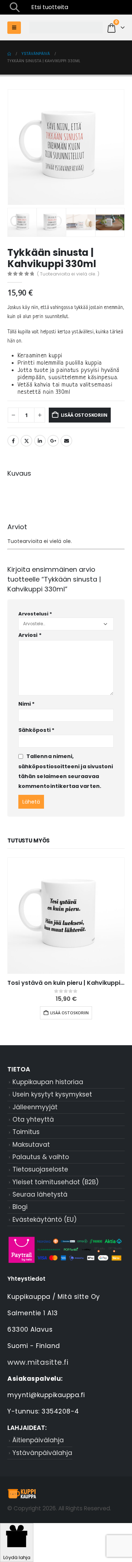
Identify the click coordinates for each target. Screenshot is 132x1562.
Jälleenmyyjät (35, 1107)
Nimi (26, 703)
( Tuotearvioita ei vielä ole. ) (68, 274)
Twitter (26, 441)
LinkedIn (40, 441)
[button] (14, 7)
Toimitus (26, 1131)
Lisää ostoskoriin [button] (69, 1012)
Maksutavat (31, 1144)
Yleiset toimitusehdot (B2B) (55, 1182)
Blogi (19, 1206)
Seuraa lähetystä (39, 1194)
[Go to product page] (66, 916)
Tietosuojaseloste (40, 1169)
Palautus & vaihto (40, 1157)
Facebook (13, 441)
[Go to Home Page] (9, 54)
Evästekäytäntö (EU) (44, 1219)
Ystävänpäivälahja (42, 1452)
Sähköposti (36, 730)
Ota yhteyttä (33, 1119)
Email (66, 441)
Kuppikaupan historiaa (47, 1082)
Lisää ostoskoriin (84, 415)
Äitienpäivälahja (38, 1440)
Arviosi (29, 635)
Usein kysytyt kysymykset (52, 1094)
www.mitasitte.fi (37, 1362)
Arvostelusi (35, 613)
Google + (53, 441)
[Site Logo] (66, 28)
